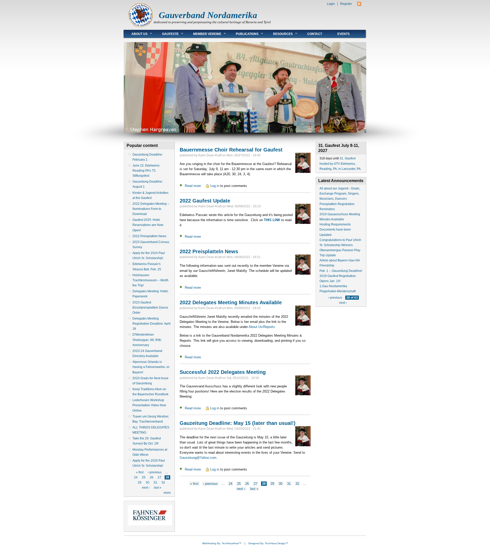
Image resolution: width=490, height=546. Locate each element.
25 (143, 477)
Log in (214, 186)
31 (155, 482)
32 (163, 482)
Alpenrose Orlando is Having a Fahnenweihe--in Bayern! (150, 367)
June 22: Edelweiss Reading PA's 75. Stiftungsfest (146, 170)
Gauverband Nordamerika (208, 15)
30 (147, 482)
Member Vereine (203, 34)
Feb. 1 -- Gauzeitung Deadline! (341, 271)
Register (346, 4)
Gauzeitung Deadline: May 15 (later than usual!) (238, 423)
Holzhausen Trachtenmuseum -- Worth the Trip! (150, 280)
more (167, 492)
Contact (314, 34)
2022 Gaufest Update (205, 201)
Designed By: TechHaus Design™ (268, 543)
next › (146, 487)
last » (157, 487)
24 (136, 477)
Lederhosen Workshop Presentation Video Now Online (149, 405)
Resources (279, 34)
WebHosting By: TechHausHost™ (221, 543)
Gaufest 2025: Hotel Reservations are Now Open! (147, 225)
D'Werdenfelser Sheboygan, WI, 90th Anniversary (146, 340)
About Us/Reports (262, 327)
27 (159, 477)
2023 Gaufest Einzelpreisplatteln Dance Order (150, 307)
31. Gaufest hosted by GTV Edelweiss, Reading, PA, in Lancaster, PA (340, 163)
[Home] (141, 27)
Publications (243, 34)
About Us (136, 34)
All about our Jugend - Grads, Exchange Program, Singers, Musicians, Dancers (340, 193)
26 (151, 477)
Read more (193, 186)
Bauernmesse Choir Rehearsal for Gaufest (231, 150)
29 (139, 482)
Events (343, 34)
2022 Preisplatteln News (149, 236)
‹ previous (155, 472)
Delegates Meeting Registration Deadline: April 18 (151, 324)
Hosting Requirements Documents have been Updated (335, 229)
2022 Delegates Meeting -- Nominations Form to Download (150, 209)
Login (331, 4)
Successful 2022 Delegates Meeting (223, 372)
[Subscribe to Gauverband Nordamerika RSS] (359, 5)
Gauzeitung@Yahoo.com (198, 458)
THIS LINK (272, 220)
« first (139, 472)
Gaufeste (166, 34)
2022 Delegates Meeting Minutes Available (231, 302)
